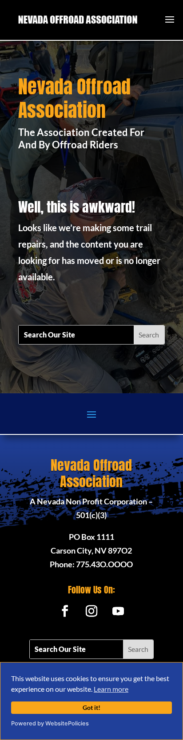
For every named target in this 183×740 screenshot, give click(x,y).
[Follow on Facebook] (64, 611)
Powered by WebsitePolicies (50, 723)
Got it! (91, 707)
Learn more (111, 689)
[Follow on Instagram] (91, 611)
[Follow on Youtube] (118, 611)
